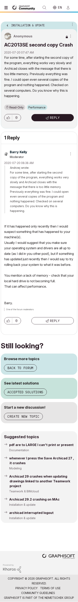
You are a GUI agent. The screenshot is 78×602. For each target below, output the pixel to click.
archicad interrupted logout (31, 513)
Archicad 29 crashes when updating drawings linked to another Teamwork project (39, 481)
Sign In (70, 7)
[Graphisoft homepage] (58, 556)
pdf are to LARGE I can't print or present (41, 445)
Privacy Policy (26, 588)
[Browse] (7, 8)
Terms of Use (50, 588)
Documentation (19, 450)
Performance (37, 107)
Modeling (15, 468)
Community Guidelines (38, 593)
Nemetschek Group (59, 597)
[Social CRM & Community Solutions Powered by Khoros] (12, 568)
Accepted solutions (25, 392)
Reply (55, 118)
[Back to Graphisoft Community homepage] (24, 7)
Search (44, 8)
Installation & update (22, 504)
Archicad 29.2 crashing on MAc (34, 499)
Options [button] (71, 24)
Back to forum (20, 368)
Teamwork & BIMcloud (24, 491)
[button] (8, 117)
